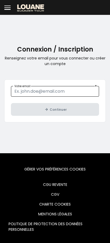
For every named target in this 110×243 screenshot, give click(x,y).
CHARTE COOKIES (55, 204)
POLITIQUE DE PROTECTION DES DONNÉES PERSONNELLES (45, 226)
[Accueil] (31, 7)
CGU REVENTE (55, 184)
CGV (55, 194)
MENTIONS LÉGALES (55, 214)
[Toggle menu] (7, 7)
